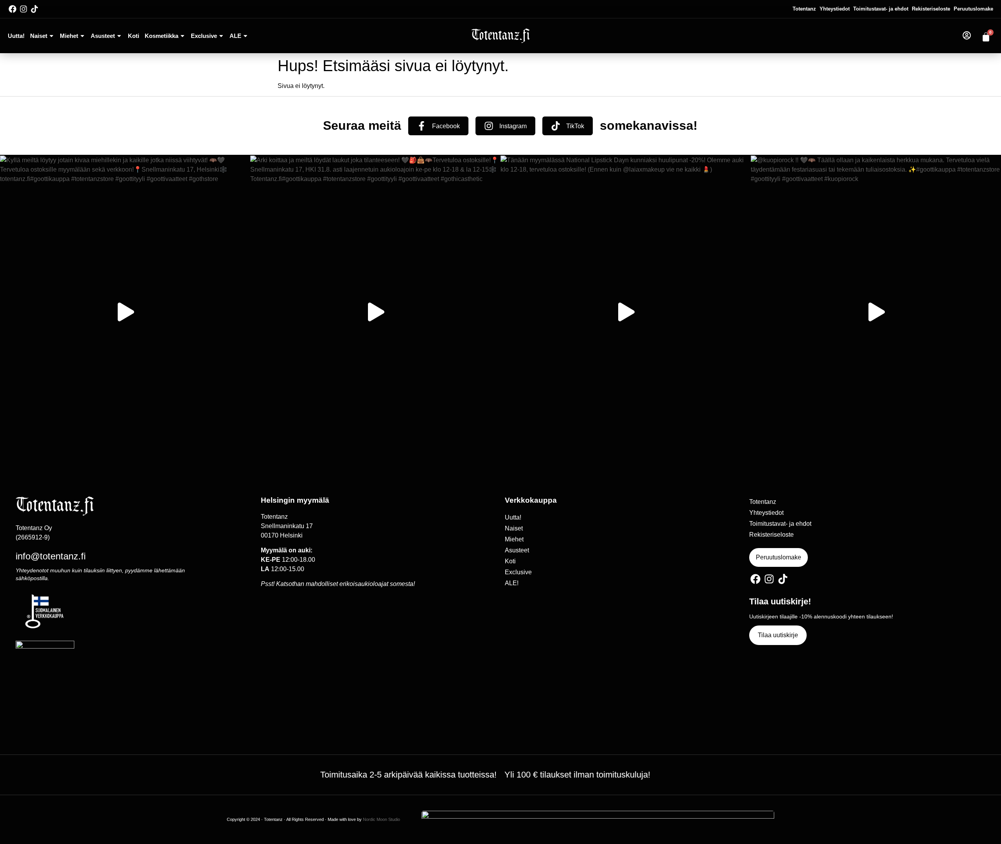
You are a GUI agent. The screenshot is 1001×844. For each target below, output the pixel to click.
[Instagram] (23, 9)
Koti (133, 35)
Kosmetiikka (161, 35)
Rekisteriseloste (931, 9)
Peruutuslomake (973, 9)
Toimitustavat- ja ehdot (880, 9)
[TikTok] (555, 126)
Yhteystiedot (835, 9)
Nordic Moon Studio (381, 819)
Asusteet (103, 35)
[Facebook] (12, 9)
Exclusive (204, 35)
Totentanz (804, 9)
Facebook (446, 126)
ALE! (511, 583)
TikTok (575, 126)
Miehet (69, 35)
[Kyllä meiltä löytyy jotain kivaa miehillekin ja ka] (125, 312)
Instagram (513, 126)
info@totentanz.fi (51, 556)
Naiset (38, 35)
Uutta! (16, 35)
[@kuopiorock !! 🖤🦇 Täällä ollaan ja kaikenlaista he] (876, 312)
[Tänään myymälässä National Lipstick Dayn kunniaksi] (625, 312)
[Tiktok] (34, 9)
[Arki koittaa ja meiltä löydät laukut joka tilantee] (375, 312)
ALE (235, 35)
